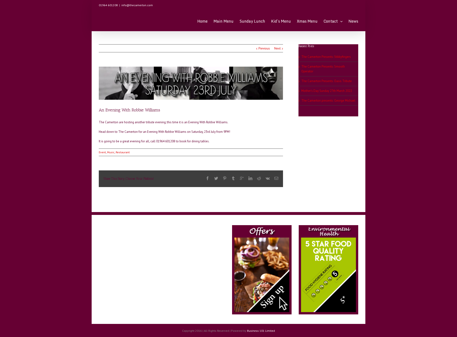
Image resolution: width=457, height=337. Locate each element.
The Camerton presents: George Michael (328, 101)
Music (110, 152)
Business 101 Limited (261, 330)
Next (277, 48)
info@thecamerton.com (137, 5)
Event (102, 152)
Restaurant (123, 152)
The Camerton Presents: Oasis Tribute (326, 81)
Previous (264, 48)
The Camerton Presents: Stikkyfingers (326, 57)
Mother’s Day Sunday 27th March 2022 (326, 91)
